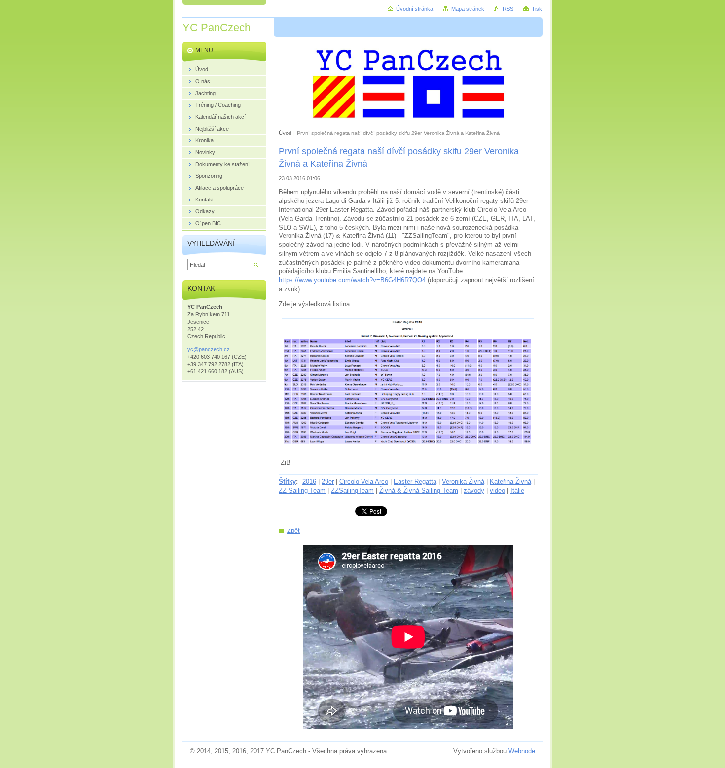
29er (328, 481)
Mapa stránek (467, 9)
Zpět (293, 530)
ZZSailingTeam (352, 490)
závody (474, 490)
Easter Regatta (415, 481)
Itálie (517, 490)
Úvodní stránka (414, 9)
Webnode (521, 751)
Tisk (537, 9)
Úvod (285, 133)
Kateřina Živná (510, 481)
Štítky (287, 481)
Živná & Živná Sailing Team (418, 490)
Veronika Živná (463, 481)
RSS (508, 9)
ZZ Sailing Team (302, 490)
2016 (309, 481)
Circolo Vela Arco (363, 481)
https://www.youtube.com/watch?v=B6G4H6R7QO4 (352, 280)
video (497, 490)
